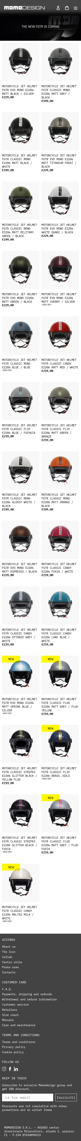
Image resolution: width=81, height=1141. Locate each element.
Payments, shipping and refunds (27, 994)
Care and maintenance (18, 1025)
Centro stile (12, 962)
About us (8, 946)
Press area (10, 967)
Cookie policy (13, 1052)
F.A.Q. (7, 989)
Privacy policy (13, 1047)
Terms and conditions (18, 1042)
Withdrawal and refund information (29, 999)
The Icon (8, 952)
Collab (7, 957)
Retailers (9, 1010)
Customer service (15, 1004)
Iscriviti (66, 1097)
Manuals (8, 1020)
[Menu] (74, 8)
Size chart (10, 1015)
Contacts (8, 972)
